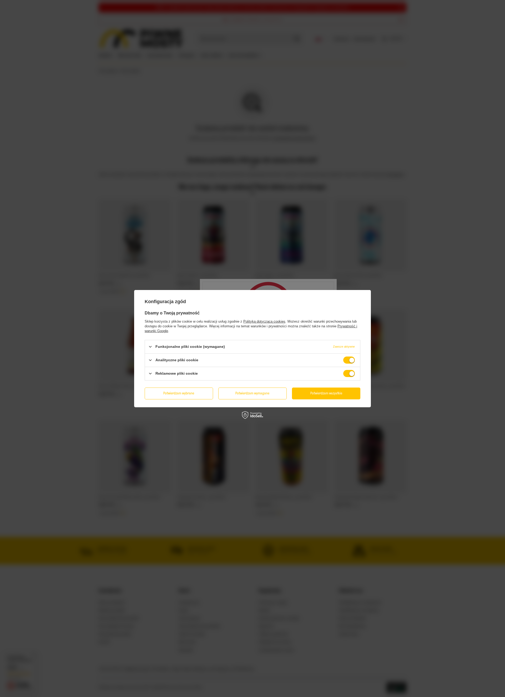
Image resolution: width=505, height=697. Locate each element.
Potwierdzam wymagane (252, 393)
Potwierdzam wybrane (178, 393)
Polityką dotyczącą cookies (264, 321)
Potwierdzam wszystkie (326, 393)
